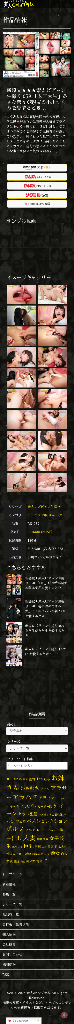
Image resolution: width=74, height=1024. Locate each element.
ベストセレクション (47, 821)
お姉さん (48, 515)
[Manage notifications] (64, 1015)
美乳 (23, 861)
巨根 (44, 847)
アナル (45, 789)
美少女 (30, 861)
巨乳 (29, 846)
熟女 (55, 853)
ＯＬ (48, 860)
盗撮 (17, 861)
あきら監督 (27, 779)
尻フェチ (17, 847)
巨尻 (38, 847)
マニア (30, 829)
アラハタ (34, 515)
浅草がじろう (40, 854)
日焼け (20, 854)
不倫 (60, 830)
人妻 (29, 838)
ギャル (14, 806)
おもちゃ (43, 779)
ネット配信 (27, 814)
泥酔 (28, 854)
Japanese (20, 1020)
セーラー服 (45, 807)
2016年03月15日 (40, 532)
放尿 (50, 847)
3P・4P (12, 779)
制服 (39, 839)
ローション (50, 830)
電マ (39, 861)
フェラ (21, 821)
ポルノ (15, 829)
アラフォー (48, 798)
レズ (59, 515)
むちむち (29, 788)
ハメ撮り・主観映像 (50, 814)
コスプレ (29, 806)
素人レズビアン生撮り (44, 507)
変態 (45, 839)
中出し (14, 838)
